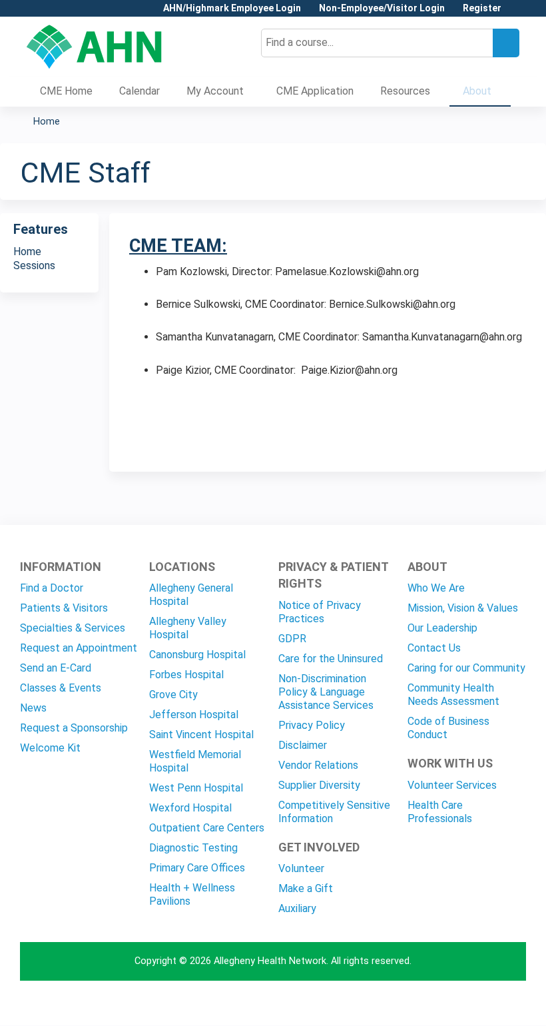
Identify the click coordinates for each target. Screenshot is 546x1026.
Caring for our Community (466, 668)
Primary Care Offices (197, 867)
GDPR (292, 638)
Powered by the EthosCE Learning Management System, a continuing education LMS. (478, 1003)
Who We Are (436, 588)
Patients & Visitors (64, 608)
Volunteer (301, 868)
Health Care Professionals (440, 812)
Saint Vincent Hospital (201, 734)
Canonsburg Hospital (197, 654)
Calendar (139, 91)
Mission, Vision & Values (463, 608)
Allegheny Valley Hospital (187, 628)
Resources (405, 91)
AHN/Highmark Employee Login (232, 8)
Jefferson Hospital (193, 714)
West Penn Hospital (196, 787)
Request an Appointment (78, 648)
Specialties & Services (72, 628)
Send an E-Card (55, 668)
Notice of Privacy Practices (319, 612)
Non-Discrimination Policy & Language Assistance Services (326, 692)
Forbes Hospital (186, 674)
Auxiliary (297, 908)
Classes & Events (60, 688)
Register (482, 8)
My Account (215, 91)
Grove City (173, 694)
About (477, 91)
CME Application (315, 91)
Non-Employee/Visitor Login (382, 8)
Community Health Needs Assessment (453, 695)
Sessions (34, 265)
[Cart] (515, 13)
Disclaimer (302, 745)
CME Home (66, 91)
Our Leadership (442, 628)
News (33, 708)
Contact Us (434, 648)
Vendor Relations (318, 765)
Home (46, 121)
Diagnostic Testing (193, 847)
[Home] (94, 47)
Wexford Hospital (190, 807)
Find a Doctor (51, 588)
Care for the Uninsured (330, 658)
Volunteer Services (452, 785)
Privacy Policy (311, 725)
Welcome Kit (50, 748)
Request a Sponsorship (74, 728)
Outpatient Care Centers (206, 827)
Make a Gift (305, 888)
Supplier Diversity (319, 785)
